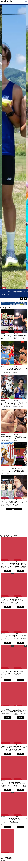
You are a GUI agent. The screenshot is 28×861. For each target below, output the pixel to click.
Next (25, 298)
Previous (21, 298)
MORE (14, 509)
